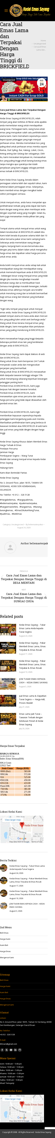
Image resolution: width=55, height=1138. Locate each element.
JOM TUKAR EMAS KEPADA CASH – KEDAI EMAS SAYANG (33, 681)
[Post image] (8, 630)
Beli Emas (4, 932)
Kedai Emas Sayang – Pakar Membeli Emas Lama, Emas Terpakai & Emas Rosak (32, 646)
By (34, 524)
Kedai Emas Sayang (43, 1132)
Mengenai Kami (7, 957)
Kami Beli (4, 945)
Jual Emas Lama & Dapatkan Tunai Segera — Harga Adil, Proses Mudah (32, 699)
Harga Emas (5, 951)
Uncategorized (9, 80)
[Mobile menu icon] (6, 10)
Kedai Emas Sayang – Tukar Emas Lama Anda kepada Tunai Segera (32, 628)
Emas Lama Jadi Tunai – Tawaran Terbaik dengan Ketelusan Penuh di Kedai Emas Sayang (31, 719)
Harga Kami (5, 939)
